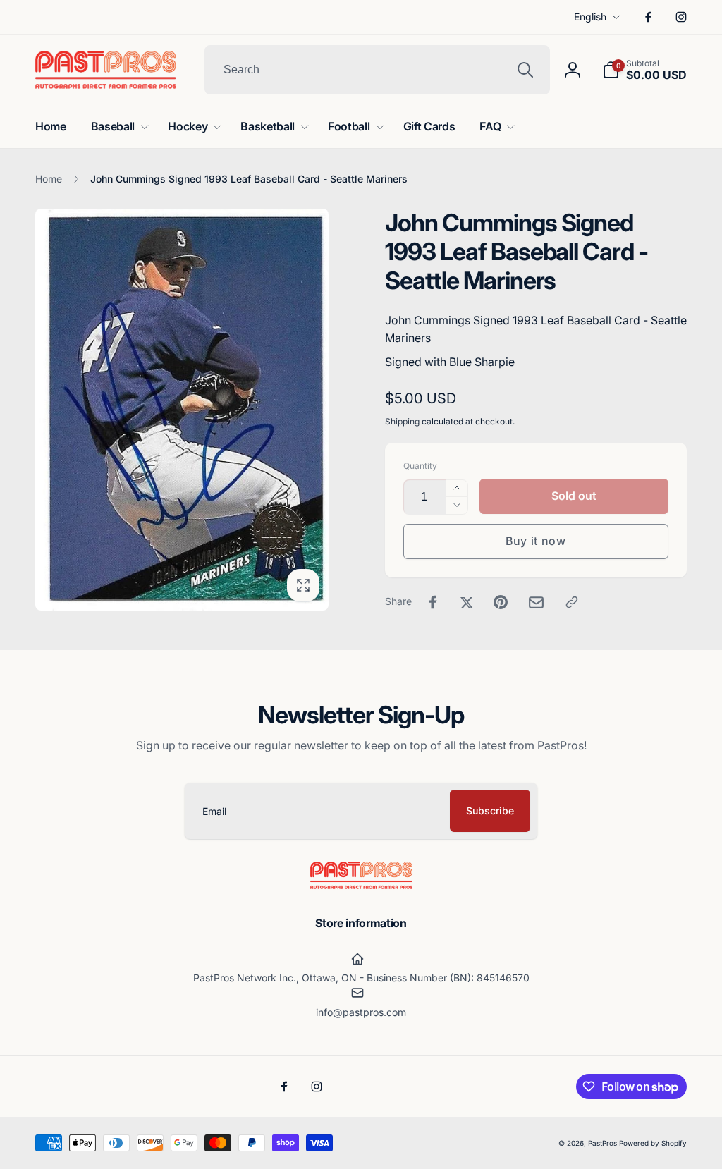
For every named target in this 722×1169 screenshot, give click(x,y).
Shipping (402, 421)
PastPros (602, 1143)
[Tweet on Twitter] (467, 602)
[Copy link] (572, 602)
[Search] (525, 70)
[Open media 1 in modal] (182, 410)
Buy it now (536, 541)
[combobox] (377, 69)
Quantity (420, 465)
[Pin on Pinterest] (501, 602)
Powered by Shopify (653, 1143)
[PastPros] (361, 885)
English (590, 17)
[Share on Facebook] (433, 602)
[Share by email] (536, 602)
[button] (644, 69)
